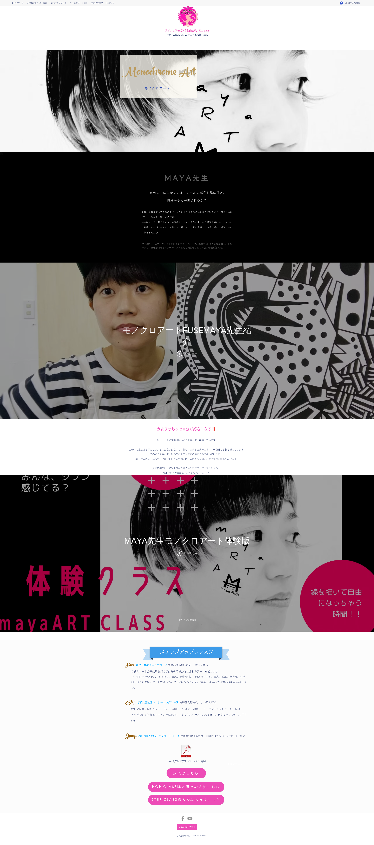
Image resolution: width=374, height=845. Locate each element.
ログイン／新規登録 (187, 620)
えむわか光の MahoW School (187, 30)
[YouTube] (190, 818)
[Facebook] (183, 818)
